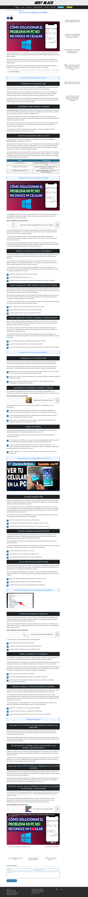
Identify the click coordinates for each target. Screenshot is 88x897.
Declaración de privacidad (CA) (37, 889)
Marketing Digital (38, 7)
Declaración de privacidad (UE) (37, 890)
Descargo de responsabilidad (12, 893)
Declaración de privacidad (12, 894)
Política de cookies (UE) (11, 891)
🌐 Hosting (28, 7)
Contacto (54, 7)
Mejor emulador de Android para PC (52, 846)
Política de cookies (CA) (11, 890)
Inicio (18, 7)
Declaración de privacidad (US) (37, 891)
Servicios (61, 7)
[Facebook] (8, 18)
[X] (11, 18)
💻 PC (22, 7)
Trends (47, 7)
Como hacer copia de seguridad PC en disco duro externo (19, 846)
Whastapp (70, 7)
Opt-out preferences (35, 893)
